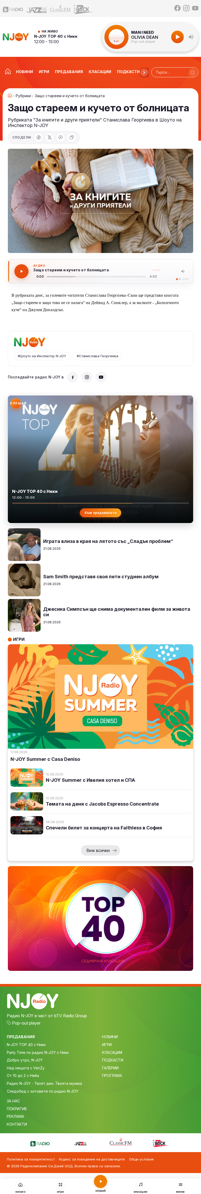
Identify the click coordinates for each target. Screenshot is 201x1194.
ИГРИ (107, 1044)
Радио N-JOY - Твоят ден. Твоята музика (44, 1083)
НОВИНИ (110, 1037)
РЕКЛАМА (15, 1116)
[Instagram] (186, 8)
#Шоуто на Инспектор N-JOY (42, 356)
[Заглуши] (182, 271)
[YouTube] (195, 8)
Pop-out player (143, 41)
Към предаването (101, 513)
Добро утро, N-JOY (25, 1060)
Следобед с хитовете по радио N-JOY (42, 1091)
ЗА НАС (13, 1101)
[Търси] (192, 72)
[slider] (96, 276)
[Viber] (60, 137)
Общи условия (141, 1159)
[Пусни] (21, 271)
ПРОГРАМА (112, 1075)
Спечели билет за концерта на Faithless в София (104, 827)
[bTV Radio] (13, 8)
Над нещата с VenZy (25, 1068)
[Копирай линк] (71, 137)
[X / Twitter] (49, 137)
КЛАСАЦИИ (112, 1052)
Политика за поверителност (31, 1159)
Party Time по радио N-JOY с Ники (38, 1052)
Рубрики (23, 96)
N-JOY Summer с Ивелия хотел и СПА (90, 780)
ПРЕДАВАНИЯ (21, 1037)
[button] (191, 37)
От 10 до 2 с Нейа (23, 1075)
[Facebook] (177, 8)
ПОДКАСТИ (112, 1060)
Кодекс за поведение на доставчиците (92, 1159)
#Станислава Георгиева (97, 356)
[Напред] (144, 72)
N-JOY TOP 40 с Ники (55, 36)
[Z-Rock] (83, 8)
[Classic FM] (60, 8)
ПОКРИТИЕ (17, 1109)
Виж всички (98, 850)
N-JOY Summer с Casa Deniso (45, 759)
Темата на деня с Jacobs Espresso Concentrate (102, 804)
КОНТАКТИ (17, 1124)
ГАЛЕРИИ (110, 1068)
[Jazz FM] (36, 8)
